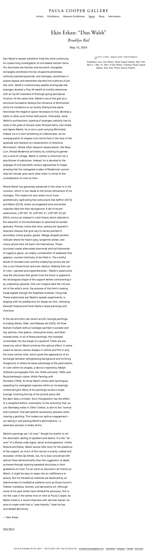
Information (114, 16)
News (92, 16)
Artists (40, 16)
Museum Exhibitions (74, 16)
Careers (130, 548)
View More (8, 528)
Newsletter (110, 548)
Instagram (121, 548)
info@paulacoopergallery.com (91, 548)
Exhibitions (53, 16)
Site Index (139, 548)
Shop (102, 16)
